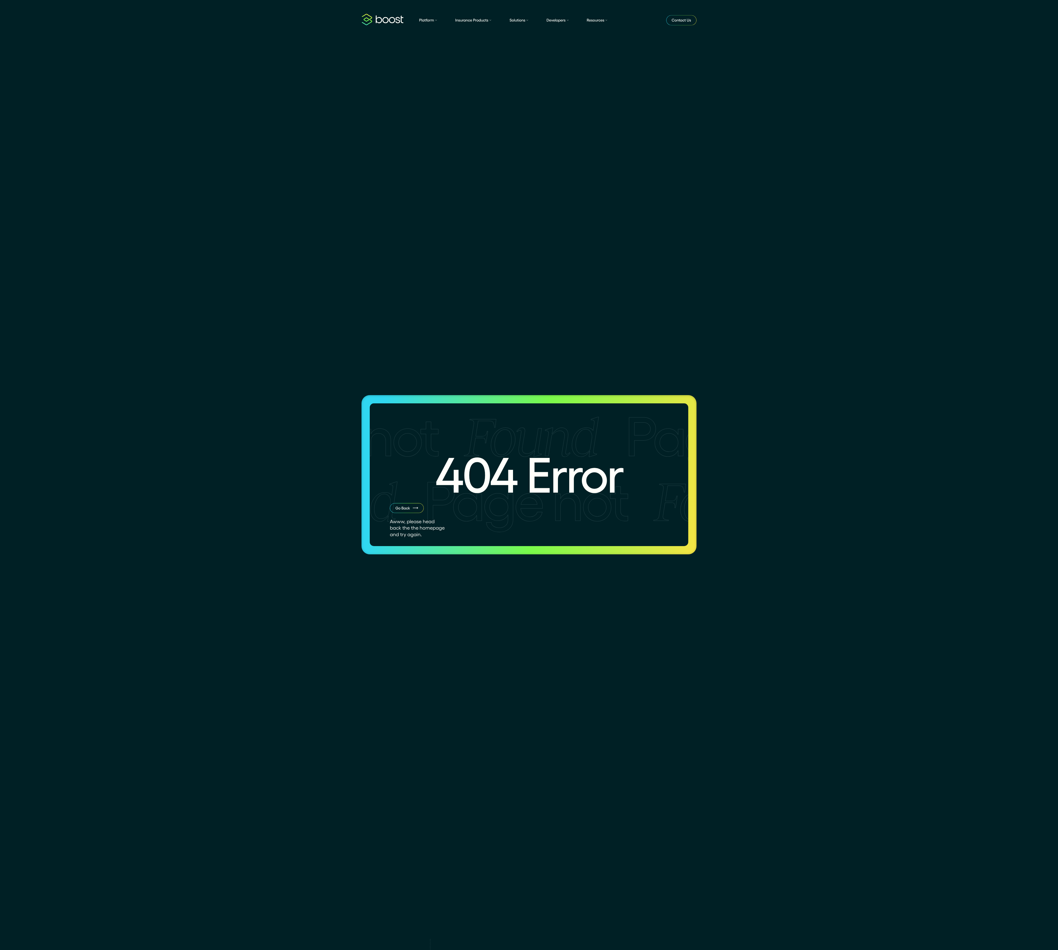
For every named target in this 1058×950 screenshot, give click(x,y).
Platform (426, 20)
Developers (555, 20)
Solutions (517, 20)
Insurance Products (471, 20)
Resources (595, 20)
